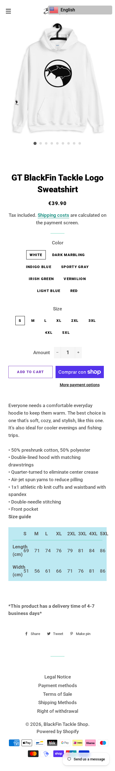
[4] (52, 143)
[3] (46, 143)
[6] (63, 143)
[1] (35, 143)
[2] (41, 143)
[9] (80, 143)
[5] (57, 143)
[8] (74, 143)
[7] (68, 143)
